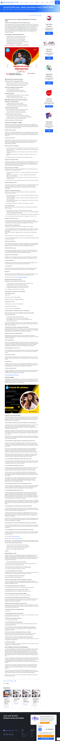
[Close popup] (52, 726)
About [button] (42, 2)
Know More (45, 722)
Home (22, 2)
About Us (23, 733)
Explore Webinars (49, 83)
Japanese (32, 736)
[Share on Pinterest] (35, 15)
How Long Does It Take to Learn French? (17, 699)
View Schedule (49, 58)
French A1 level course (16, 536)
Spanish (32, 734)
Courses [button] (26, 2)
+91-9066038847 (49, 729)
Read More (16, 703)
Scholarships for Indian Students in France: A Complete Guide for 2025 (36, 700)
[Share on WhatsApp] (38, 15)
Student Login (52, 2)
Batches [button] (36, 2)
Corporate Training (24, 734)
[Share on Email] (40, 15)
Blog (47, 2)
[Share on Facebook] (31, 15)
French (11, 9)
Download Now (49, 131)
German (32, 731)
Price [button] (32, 2)
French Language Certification (21, 277)
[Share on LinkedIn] (37, 15)
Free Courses (24, 736)
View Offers (49, 106)
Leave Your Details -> (45, 738)
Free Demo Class (57, 2)
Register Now (49, 33)
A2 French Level (19, 538)
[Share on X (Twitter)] (33, 15)
